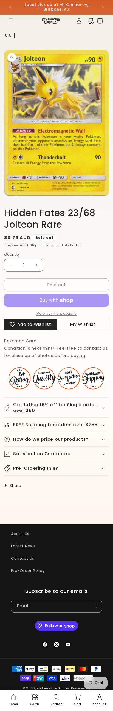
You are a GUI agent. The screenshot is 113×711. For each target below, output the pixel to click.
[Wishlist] (91, 21)
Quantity (12, 254)
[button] (11, 21)
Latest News (23, 546)
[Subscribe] (96, 606)
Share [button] (15, 485)
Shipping (37, 245)
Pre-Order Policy (28, 570)
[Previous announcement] (10, 7)
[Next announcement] (103, 7)
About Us (20, 533)
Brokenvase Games (53, 688)
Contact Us (22, 558)
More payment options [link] (56, 313)
